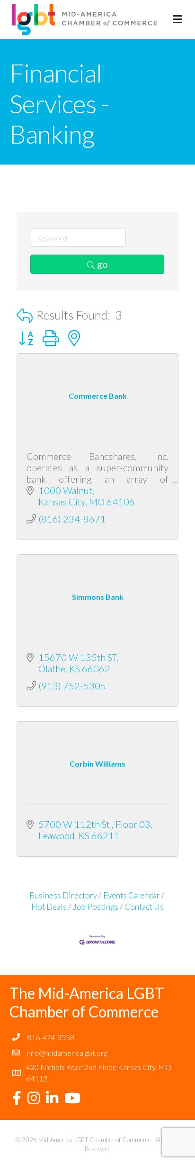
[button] (25, 315)
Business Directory (63, 895)
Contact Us (144, 907)
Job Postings (95, 907)
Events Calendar (131, 895)
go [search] (102, 264)
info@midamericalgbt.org (67, 1052)
